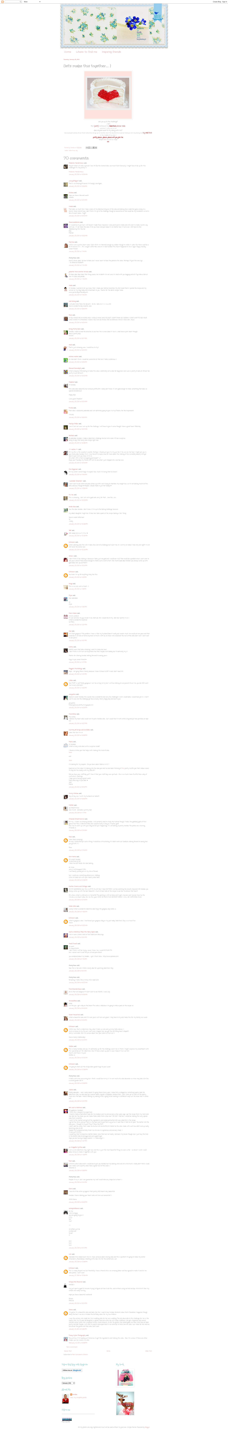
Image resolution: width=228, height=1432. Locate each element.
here (105, 139)
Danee (71, 1310)
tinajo (70, 584)
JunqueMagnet (74, 181)
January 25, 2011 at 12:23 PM (78, 500)
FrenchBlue (72, 714)
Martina (71, 242)
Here (70, 752)
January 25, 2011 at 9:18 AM (78, 362)
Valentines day (73, 151)
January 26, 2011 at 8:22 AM (78, 983)
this (123, 768)
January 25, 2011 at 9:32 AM (78, 376)
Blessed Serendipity (75, 368)
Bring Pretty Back (75, 329)
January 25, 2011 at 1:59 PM (78, 607)
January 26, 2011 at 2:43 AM (78, 900)
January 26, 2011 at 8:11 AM (78, 971)
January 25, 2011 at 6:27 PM (78, 723)
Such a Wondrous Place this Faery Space (82, 932)
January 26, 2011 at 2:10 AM (78, 830)
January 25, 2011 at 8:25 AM (78, 323)
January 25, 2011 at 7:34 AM (78, 265)
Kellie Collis (72, 906)
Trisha (71, 408)
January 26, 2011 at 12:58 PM (78, 1070)
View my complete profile (78, 1398)
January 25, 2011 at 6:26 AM (78, 175)
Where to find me (86, 52)
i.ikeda (71, 206)
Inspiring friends (111, 52)
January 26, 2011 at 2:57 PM (78, 1101)
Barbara (71, 436)
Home (67, 52)
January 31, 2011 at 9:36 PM (78, 1329)
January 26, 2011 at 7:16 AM (78, 959)
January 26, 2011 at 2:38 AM (78, 880)
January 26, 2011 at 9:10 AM (78, 1020)
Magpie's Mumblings (75, 669)
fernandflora (73, 1001)
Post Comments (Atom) (80, 1355)
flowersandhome (74, 222)
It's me (71, 495)
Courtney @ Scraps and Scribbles (79, 730)
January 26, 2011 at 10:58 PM (78, 1262)
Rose (70, 837)
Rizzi (70, 315)
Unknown (72, 542)
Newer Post (68, 1351)
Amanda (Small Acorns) (76, 819)
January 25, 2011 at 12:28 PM (78, 524)
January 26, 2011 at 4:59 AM (78, 912)
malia (70, 286)
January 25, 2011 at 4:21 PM (78, 674)
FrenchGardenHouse (75, 989)
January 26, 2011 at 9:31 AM (78, 1040)
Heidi (70, 345)
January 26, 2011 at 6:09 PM (78, 1202)
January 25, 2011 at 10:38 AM (78, 443)
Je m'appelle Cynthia (75, 1147)
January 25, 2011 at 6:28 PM (78, 735)
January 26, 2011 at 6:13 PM (78, 1248)
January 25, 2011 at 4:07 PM (78, 641)
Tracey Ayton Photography (77, 1335)
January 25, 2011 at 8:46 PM (78, 787)
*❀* (70, 530)
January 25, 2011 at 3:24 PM (78, 625)
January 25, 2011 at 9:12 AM (78, 350)
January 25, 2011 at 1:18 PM (77, 589)
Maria (71, 742)
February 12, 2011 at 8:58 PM (78, 1343)
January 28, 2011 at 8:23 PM (78, 1303)
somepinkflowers (74, 1208)
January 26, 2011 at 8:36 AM (78, 995)
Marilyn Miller (73, 424)
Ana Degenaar (73, 469)
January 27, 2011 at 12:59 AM (78, 1276)
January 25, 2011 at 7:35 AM (78, 279)
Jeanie (71, 1090)
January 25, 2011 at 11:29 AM (78, 488)
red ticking (72, 301)
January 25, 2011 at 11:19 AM (78, 475)
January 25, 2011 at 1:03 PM (78, 577)
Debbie (71, 1046)
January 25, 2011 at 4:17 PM (77, 662)
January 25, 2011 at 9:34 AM (78, 402)
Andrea (71, 193)
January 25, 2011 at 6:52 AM (78, 236)
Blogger (147, 1427)
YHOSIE (71, 805)
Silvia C (71, 556)
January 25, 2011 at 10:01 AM (78, 417)
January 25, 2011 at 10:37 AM (78, 429)
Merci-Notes (73, 613)
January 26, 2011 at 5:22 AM (78, 926)
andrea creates (73, 357)
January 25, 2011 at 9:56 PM (78, 799)
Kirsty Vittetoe (73, 793)
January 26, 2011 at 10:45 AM (78, 1058)
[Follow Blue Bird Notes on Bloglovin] (72, 1372)
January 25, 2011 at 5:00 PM (78, 688)
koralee (75, 1395)
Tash (70, 1161)
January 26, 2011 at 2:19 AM (78, 850)
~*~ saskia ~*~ (73, 449)
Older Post (148, 1351)
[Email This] (87, 147)
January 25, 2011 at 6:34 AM (78, 200)
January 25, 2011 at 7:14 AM (78, 252)
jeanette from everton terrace (78, 272)
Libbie (71, 680)
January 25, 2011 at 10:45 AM (78, 463)
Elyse (70, 595)
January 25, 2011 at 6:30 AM (78, 186)
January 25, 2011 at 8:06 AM (78, 309)
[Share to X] (91, 147)
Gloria (71, 1189)
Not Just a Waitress (75, 1108)
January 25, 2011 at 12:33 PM (78, 550)
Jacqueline (72, 694)
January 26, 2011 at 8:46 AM (78, 1008)
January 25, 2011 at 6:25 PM (78, 708)
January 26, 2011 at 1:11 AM (77, 813)
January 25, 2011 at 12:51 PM (78, 566)
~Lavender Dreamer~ (76, 481)
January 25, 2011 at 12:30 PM (78, 536)
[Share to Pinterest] (96, 147)
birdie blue (72, 507)
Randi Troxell (73, 944)
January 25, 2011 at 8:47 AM (78, 338)
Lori (70, 1254)
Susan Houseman (74, 1015)
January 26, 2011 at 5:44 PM (78, 1182)
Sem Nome (72, 857)
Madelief (71, 382)
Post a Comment (71, 1347)
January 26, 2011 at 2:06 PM (78, 1083)
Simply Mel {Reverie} (75, 1282)
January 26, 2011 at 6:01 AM (78, 937)
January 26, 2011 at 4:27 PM (78, 1141)
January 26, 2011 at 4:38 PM (78, 1155)
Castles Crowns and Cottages (78, 886)
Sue (70, 631)
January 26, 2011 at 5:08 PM (78, 1171)
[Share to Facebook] (94, 147)
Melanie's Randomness (76, 163)
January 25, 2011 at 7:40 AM (78, 295)
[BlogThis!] (89, 147)
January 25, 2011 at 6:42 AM (78, 216)
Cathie (71, 647)
